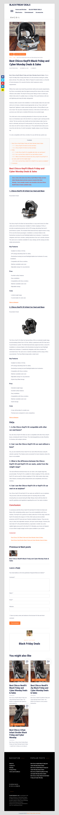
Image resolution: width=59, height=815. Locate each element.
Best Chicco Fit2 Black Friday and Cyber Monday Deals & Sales (27, 537)
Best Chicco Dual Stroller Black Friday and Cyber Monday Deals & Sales (29, 540)
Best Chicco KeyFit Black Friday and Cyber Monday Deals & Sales (27, 143)
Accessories (39, 12)
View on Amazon (13, 302)
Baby (11, 54)
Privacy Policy (12, 769)
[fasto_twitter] (13, 17)
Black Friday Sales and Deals (33, 813)
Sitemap (11, 767)
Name (11, 593)
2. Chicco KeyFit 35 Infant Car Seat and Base (24, 147)
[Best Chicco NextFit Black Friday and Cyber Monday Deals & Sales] (13, 556)
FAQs (13, 150)
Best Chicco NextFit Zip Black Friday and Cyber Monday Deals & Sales (39, 689)
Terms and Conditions (14, 771)
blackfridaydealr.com (14, 795)
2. (26, 307)
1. (26, 191)
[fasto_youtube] (15, 17)
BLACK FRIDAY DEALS (35, 9)
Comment (12, 577)
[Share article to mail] (2, 89)
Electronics (18, 12)
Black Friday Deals (19, 4)
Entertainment (29, 12)
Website (11, 606)
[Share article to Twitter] (2, 80)
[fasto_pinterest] (17, 17)
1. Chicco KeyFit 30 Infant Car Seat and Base (24, 145)
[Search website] (19, 17)
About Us (11, 763)
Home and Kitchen (20, 9)
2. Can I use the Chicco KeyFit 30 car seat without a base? (27, 154)
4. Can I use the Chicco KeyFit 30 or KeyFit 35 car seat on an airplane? (30, 161)
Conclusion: (14, 163)
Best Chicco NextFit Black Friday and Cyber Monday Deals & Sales (18, 689)
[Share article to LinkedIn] (2, 86)
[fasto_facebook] (11, 17)
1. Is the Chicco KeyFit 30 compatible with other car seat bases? (29, 152)
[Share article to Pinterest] (2, 83)
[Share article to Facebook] (2, 76)
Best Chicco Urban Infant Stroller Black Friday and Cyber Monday (18, 734)
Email (11, 599)
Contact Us (12, 765)
